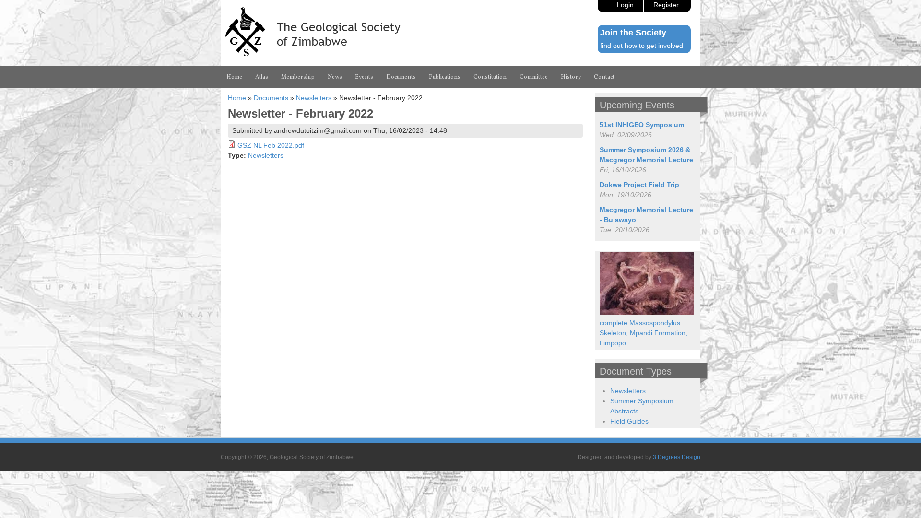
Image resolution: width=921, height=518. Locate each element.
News (335, 77)
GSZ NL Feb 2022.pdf (270, 145)
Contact (604, 77)
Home (234, 77)
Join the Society (633, 32)
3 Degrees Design (676, 457)
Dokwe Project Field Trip (639, 184)
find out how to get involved (641, 45)
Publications (444, 77)
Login (625, 5)
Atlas (261, 77)
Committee (534, 77)
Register (666, 5)
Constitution (490, 77)
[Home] (313, 54)
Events (364, 77)
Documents (401, 77)
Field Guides (629, 421)
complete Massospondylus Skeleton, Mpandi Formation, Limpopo (643, 333)
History (571, 77)
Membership (298, 77)
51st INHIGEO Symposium (642, 125)
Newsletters (313, 98)
